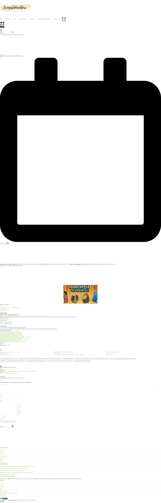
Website (1, 401)
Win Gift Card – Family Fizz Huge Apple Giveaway (10, 307)
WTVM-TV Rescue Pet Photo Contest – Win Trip (10, 340)
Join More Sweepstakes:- (5, 309)
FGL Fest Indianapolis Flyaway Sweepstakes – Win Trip (11, 334)
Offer (1, 368)
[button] (12, 32)
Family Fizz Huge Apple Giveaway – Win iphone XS (9, 352)
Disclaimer (2, 486)
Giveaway (2, 54)
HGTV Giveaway (3, 491)
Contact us (2, 484)
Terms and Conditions (4, 497)
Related (2, 310)
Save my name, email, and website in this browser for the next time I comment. (19, 409)
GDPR (1, 488)
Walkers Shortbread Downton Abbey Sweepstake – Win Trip (12, 336)
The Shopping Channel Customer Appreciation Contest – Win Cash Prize (14, 339)
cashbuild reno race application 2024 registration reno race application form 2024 (40, 358)
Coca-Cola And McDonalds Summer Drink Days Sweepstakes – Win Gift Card (16, 337)
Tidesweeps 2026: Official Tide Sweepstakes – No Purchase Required (14, 468)
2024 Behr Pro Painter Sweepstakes (9, 358)
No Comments (12, 243)
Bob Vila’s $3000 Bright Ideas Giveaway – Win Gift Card (63, 352)
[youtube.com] (2, 27)
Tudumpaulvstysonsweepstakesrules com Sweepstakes (122, 358)
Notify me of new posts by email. (4, 418)
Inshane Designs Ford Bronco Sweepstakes (8, 493)
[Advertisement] (80, 45)
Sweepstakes (2, 462)
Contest (1, 452)
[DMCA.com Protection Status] (4, 499)
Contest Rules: (4, 308)
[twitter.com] (64, 21)
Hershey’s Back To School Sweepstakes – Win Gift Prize (11, 338)
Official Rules (3, 320)
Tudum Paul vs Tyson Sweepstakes (112, 352)
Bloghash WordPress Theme (30, 500)
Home (1, 34)
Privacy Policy (3, 495)
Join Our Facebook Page (6, 323)
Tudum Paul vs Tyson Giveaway (82, 358)
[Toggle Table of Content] (1, 306)
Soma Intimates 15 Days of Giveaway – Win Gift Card (11, 332)
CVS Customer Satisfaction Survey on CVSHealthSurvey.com (12, 470)
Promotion (2, 458)
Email (1, 398)
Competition (2, 450)
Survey (1, 460)
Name (1, 394)
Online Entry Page (4, 318)
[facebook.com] (64, 18)
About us (2, 482)
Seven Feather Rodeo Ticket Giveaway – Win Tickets (10, 333)
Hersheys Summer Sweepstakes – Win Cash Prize (10, 331)
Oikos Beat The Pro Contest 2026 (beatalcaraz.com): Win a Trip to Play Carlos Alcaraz (17, 466)
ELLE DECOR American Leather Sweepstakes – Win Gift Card (13, 341)
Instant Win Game (3, 456)
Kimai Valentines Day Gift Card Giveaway (8, 474)
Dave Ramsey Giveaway (68, 358)
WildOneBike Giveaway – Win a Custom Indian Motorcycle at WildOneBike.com (16, 472)
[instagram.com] (2, 25)
